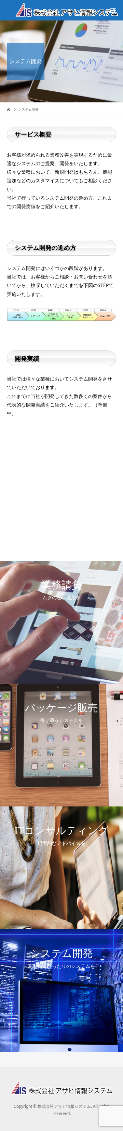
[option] (61, 622)
